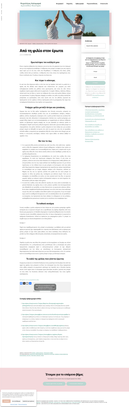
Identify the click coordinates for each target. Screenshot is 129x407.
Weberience (38, 402)
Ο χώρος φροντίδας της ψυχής (54, 383)
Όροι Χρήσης (57, 402)
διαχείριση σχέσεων (49, 354)
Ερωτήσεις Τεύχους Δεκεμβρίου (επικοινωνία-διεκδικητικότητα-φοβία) (45, 314)
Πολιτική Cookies (13, 404)
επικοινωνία (23, 355)
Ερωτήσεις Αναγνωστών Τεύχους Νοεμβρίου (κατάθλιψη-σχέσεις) (43, 325)
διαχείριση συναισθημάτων (36, 354)
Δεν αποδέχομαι (16, 401)
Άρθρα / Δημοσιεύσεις (37, 352)
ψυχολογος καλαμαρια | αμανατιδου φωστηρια (31, 4)
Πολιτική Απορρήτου (22, 404)
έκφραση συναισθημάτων (61, 354)
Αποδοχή (6, 401)
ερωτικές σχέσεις (35, 355)
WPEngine (51, 402)
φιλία (42, 355)
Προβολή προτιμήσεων (28, 401)
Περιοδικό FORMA (48, 352)
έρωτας (29, 355)
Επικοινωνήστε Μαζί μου (76, 383)
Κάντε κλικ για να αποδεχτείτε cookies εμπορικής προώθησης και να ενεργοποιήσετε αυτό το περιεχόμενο (45, 287)
